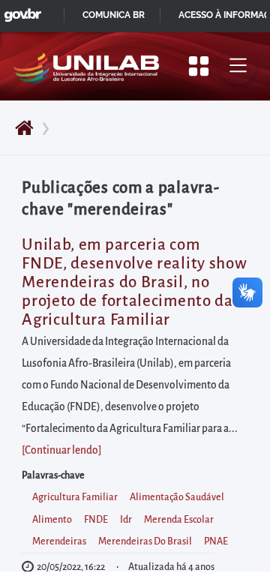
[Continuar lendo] (61, 450)
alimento (52, 519)
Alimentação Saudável (177, 497)
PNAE (216, 541)
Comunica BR (113, 15)
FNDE (96, 519)
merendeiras (59, 541)
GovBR (19, 11)
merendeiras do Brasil (145, 541)
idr (126, 519)
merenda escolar (179, 519)
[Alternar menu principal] (237, 66)
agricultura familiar (75, 497)
